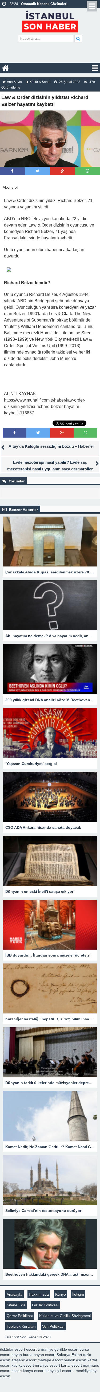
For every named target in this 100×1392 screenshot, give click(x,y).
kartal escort (71, 1365)
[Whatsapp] (87, 171)
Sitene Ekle (16, 1305)
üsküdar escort (12, 1349)
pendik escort (75, 1360)
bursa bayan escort (39, 1355)
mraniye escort (47, 1365)
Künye (60, 1294)
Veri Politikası (53, 1326)
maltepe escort (50, 1360)
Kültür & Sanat (40, 82)
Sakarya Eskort (69, 1355)
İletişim (78, 1294)
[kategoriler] (95, 68)
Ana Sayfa (14, 82)
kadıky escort (22, 1365)
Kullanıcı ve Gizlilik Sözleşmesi (65, 1316)
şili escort (65, 1371)
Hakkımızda (39, 1294)
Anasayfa (14, 1294)
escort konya (22, 1371)
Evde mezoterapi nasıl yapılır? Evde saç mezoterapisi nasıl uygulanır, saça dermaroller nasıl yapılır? (50, 469)
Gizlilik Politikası (45, 1305)
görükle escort (66, 1349)
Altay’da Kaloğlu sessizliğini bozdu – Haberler (51, 446)
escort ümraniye (39, 1349)
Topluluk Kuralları (21, 1326)
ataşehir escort (24, 1360)
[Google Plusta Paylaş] (62, 171)
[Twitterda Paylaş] (37, 171)
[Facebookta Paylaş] (12, 171)
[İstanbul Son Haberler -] (50, 21)
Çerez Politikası (20, 1316)
